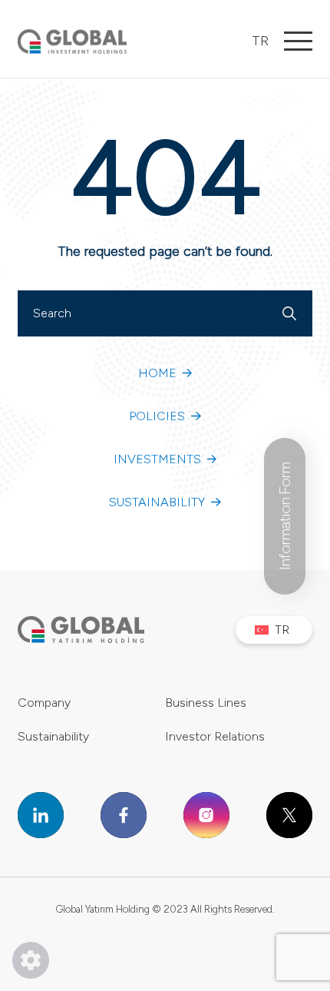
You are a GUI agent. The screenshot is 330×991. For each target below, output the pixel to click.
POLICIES (157, 416)
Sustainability (53, 736)
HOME (157, 373)
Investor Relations (215, 736)
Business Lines (205, 702)
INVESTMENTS (157, 459)
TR (260, 40)
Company (44, 702)
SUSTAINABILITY (157, 502)
